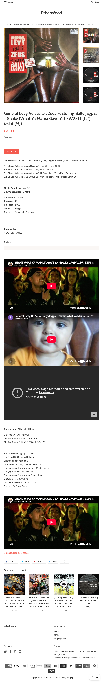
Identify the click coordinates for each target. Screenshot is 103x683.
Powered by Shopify (64, 677)
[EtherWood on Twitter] (5, 652)
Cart (97, 2)
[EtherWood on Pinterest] (15, 652)
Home (6, 24)
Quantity (8, 137)
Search (57, 631)
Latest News (10, 626)
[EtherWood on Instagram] (20, 652)
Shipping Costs (60, 638)
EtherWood (51, 12)
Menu (10, 2)
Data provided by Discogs (16, 552)
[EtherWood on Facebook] (10, 652)
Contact (57, 634)
